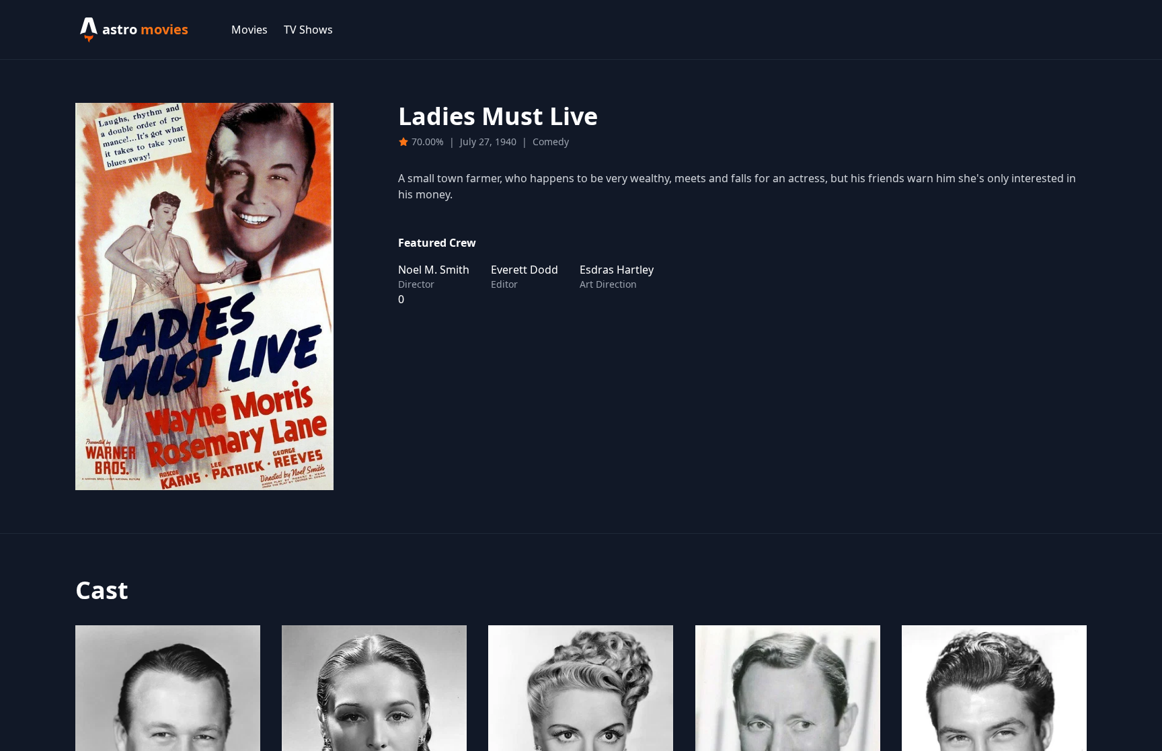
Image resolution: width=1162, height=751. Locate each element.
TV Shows (308, 29)
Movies (249, 29)
